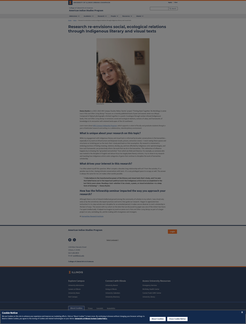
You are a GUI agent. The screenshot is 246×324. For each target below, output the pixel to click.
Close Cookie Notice (177, 319)
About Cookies (158, 319)
